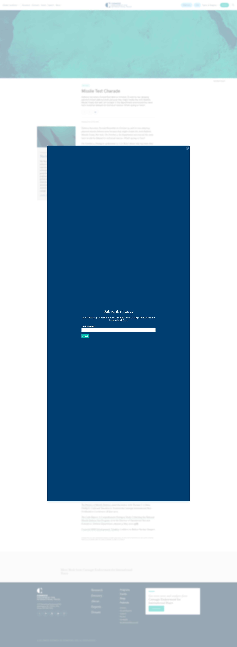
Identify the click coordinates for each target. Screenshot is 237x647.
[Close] (187, 148)
